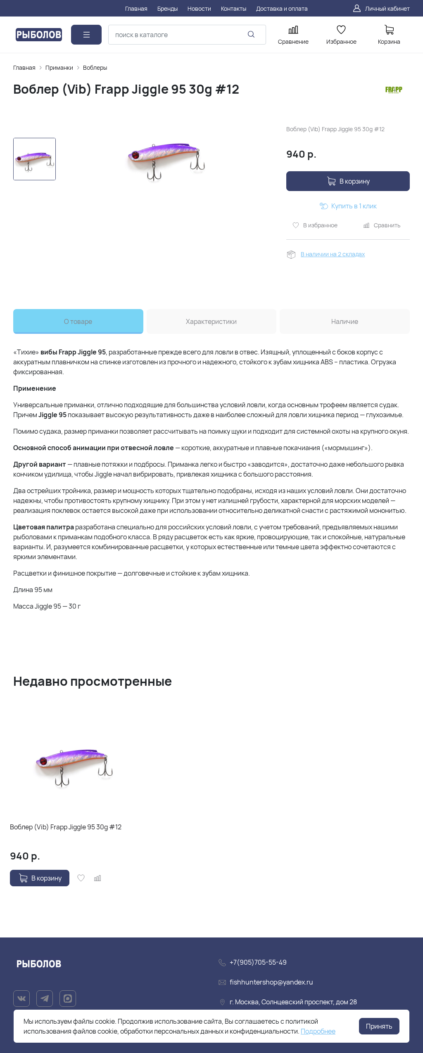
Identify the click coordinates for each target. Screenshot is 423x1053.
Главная (24, 67)
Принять (379, 1026)
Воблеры (95, 67)
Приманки (59, 67)
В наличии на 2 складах (333, 254)
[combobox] (187, 35)
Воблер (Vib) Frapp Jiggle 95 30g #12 (65, 826)
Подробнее (318, 1031)
